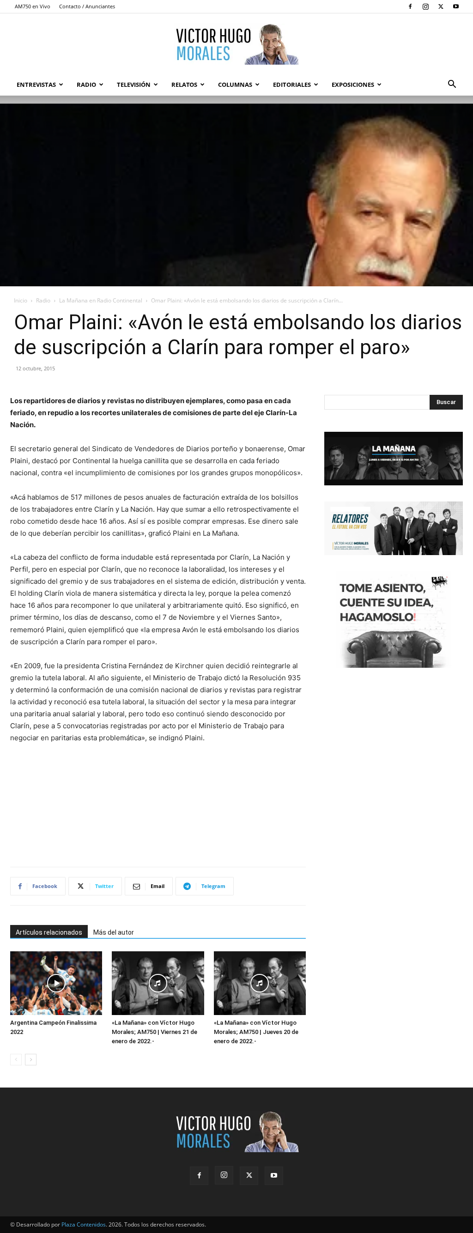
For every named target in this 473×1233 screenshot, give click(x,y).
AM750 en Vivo (32, 6)
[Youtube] (456, 6)
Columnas (235, 84)
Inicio (20, 300)
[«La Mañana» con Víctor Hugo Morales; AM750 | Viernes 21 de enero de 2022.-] (158, 983)
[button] (452, 85)
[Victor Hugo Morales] (236, 44)
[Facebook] (410, 6)
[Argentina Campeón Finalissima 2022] (56, 983)
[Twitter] (441, 6)
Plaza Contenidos (83, 1224)
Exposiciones (353, 84)
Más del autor (113, 932)
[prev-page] (16, 1059)
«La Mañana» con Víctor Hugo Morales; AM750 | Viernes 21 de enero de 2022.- (154, 1032)
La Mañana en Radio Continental (100, 300)
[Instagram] (425, 6)
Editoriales (292, 84)
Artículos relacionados (49, 932)
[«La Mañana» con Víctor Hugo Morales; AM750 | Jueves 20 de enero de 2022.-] (260, 983)
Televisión (134, 84)
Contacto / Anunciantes (87, 6)
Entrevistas (36, 84)
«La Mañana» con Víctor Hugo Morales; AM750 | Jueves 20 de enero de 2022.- (256, 1032)
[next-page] (30, 1059)
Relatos (184, 84)
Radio (86, 84)
